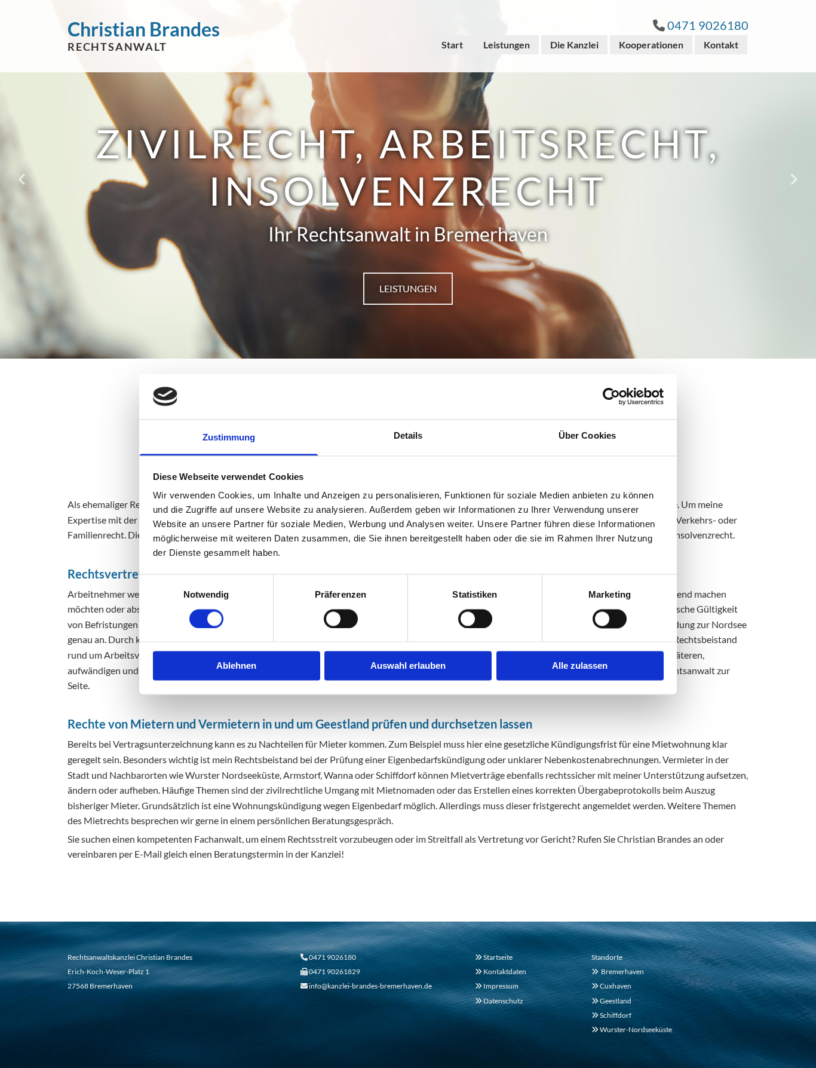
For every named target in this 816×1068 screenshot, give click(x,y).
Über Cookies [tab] (587, 436)
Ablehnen (236, 666)
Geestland (611, 1000)
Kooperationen (651, 44)
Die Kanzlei (574, 44)
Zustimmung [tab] (229, 438)
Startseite (498, 957)
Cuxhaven (611, 985)
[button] (408, 288)
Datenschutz (503, 1000)
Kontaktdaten (504, 971)
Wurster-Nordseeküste (631, 1029)
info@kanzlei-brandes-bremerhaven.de (370, 985)
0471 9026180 (707, 25)
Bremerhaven (617, 971)
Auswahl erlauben (408, 666)
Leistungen (506, 44)
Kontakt (721, 44)
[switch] (341, 618)
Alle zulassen (580, 666)
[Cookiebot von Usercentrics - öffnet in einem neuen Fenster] (611, 396)
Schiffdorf (611, 1015)
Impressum (501, 985)
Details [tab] (408, 436)
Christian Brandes (144, 29)
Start (452, 44)
